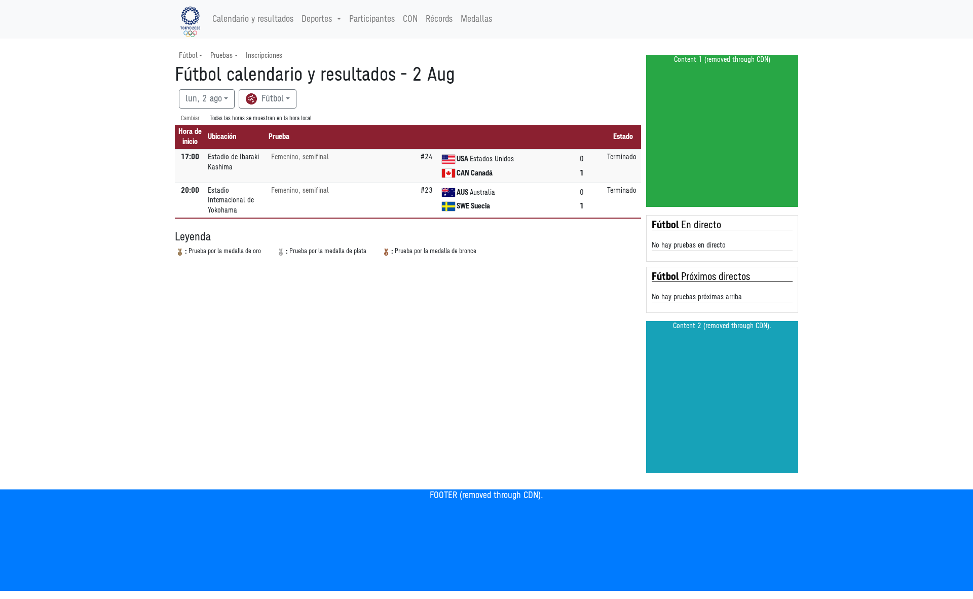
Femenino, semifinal (300, 157)
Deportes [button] (317, 19)
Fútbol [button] (188, 55)
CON (410, 19)
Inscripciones (264, 55)
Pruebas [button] (221, 55)
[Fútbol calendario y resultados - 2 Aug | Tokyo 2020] (190, 19)
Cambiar (190, 118)
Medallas (476, 19)
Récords (439, 19)
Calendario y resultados (252, 19)
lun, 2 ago (203, 99)
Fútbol (271, 99)
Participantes (372, 19)
